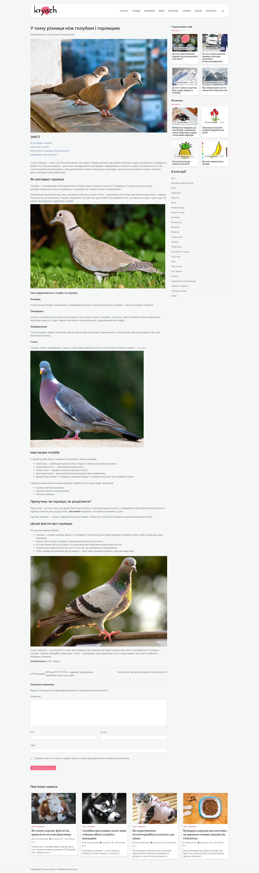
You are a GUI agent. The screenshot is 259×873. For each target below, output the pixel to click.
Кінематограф (177, 208)
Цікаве (198, 11)
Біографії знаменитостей (182, 183)
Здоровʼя (175, 198)
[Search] (223, 11)
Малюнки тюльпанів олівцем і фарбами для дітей (213, 130)
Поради (136, 11)
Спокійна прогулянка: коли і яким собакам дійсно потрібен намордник (104, 834)
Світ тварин (54, 661)
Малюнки (149, 11)
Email (104, 732)
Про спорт (176, 256)
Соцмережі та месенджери (183, 281)
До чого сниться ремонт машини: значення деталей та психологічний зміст (214, 58)
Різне (173, 261)
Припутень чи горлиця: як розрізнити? (49, 151)
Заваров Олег (191, 843)
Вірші (161, 11)
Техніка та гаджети (179, 286)
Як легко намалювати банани (212, 162)
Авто (173, 178)
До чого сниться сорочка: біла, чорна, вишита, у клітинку (184, 90)
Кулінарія (175, 217)
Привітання (176, 247)
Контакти (211, 11)
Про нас (124, 11)
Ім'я (32, 732)
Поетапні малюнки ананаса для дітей (181, 162)
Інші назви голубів (39, 147)
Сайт (32, 745)
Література (176, 222)
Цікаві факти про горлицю (43, 154)
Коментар (36, 696)
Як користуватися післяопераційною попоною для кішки (153, 834)
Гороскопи (176, 193)
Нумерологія (177, 237)
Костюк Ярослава (40, 839)
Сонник (186, 11)
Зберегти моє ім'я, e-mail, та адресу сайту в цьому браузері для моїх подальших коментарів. (82, 758)
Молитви (173, 11)
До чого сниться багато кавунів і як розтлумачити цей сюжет (184, 56)
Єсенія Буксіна (66, 34)
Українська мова (178, 291)
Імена (173, 203)
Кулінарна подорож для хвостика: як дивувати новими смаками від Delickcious (205, 834)
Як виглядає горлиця (41, 143)
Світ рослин (176, 266)
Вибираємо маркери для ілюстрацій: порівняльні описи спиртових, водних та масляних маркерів (184, 131)
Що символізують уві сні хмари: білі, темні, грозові (214, 89)
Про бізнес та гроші (180, 252)
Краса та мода (178, 212)
